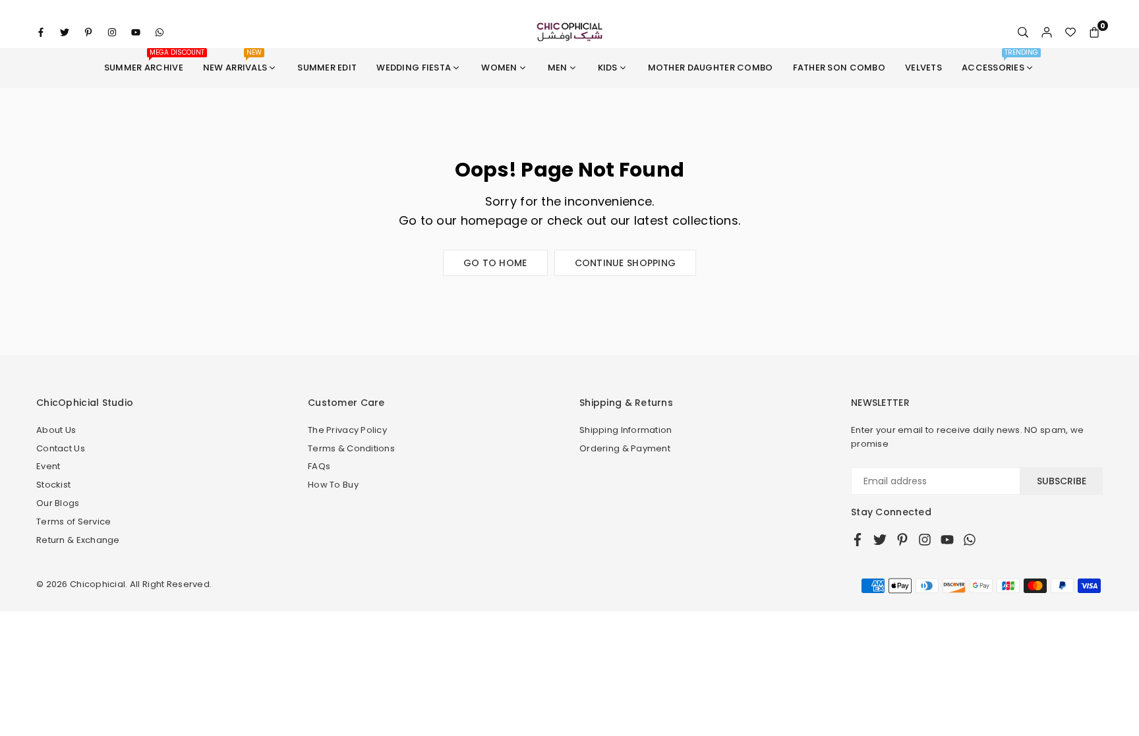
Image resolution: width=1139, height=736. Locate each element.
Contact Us (60, 448)
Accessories (1000, 61)
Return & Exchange (78, 540)
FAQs (319, 466)
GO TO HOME (495, 262)
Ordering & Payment (624, 448)
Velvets (923, 67)
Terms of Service (73, 521)
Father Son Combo (839, 67)
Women (499, 67)
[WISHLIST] (1070, 31)
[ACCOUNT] (1047, 31)
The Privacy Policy (347, 430)
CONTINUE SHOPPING (625, 262)
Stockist (53, 484)
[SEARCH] (1023, 31)
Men (558, 67)
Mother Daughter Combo (710, 67)
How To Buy (333, 484)
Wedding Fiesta (413, 67)
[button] (1094, 31)
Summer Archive (148, 61)
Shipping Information (625, 430)
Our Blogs (58, 503)
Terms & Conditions (351, 448)
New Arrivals (235, 61)
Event (48, 466)
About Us (56, 430)
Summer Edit (327, 67)
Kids (608, 67)
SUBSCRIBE (1061, 481)
